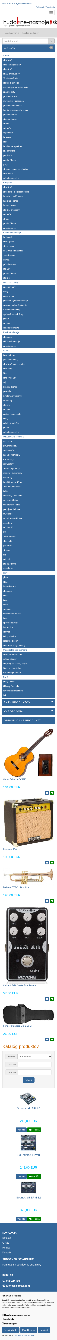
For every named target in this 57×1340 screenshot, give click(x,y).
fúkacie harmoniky (11, 309)
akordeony (8, 337)
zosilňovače (8, 450)
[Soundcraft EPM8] (28, 1143)
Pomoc (6, 1247)
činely (6, 373)
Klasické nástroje (11, 332)
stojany (6, 269)
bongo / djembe (10, 387)
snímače (7, 128)
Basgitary (7, 182)
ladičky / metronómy (12, 654)
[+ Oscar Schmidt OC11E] (52, 793)
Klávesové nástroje (12, 232)
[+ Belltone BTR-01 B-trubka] (52, 901)
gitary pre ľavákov (11, 74)
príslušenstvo (9, 228)
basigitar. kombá (10, 201)
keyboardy (8, 237)
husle (5, 595)
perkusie (7, 391)
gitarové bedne (10, 119)
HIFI (5, 555)
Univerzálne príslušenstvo (15, 650)
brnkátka (7, 137)
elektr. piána (8, 241)
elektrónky (8, 173)
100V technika (9, 536)
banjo (5, 618)
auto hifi (6, 559)
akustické (7, 69)
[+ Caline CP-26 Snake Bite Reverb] (52, 999)
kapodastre (8, 133)
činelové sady (9, 378)
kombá (6, 260)
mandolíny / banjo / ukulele (15, 87)
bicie (5, 600)
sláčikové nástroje (11, 341)
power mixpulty (10, 446)
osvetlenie (8, 568)
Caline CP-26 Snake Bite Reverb (19, 985)
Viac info (21, 1130)
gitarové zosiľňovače (12, 105)
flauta (5, 604)
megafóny (7, 523)
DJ (4, 532)
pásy (5, 164)
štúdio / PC (8, 527)
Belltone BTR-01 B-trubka (16, 887)
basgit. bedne (9, 205)
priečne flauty (9, 287)
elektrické (7, 60)
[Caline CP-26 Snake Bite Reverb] (26, 944)
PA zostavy (8, 459)
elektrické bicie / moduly (14, 364)
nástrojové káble (10, 500)
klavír (5, 582)
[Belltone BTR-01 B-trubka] (28, 876)
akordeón (7, 591)
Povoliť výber (28, 1330)
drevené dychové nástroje (15, 305)
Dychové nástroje (11, 282)
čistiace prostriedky (12, 668)
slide (5, 142)
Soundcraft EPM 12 (28, 1197)
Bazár (6, 677)
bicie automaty (10, 355)
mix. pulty (7, 441)
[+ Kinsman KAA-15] (52, 862)
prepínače (7, 155)
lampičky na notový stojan (15, 663)
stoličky (6, 278)
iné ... (5, 695)
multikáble (8, 514)
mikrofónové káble (11, 505)
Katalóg (6, 1238)
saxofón (6, 609)
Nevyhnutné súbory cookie (17, 1315)
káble (5, 491)
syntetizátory (9, 255)
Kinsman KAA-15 (11, 849)
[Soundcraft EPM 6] (28, 1098)
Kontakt (6, 1252)
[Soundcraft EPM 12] (28, 1187)
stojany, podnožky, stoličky (15, 169)
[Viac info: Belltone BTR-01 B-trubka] (47, 901)
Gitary (6, 55)
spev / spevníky (10, 623)
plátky (6, 319)
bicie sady (8, 368)
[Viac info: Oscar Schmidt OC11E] (47, 793)
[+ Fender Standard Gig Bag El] (52, 1039)
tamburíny (7, 400)
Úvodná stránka (12, 33)
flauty (5, 291)
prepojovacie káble (11, 509)
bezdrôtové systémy (12, 146)
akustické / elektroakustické (16, 192)
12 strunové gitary (11, 78)
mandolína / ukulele (12, 613)
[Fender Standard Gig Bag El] (28, 1014)
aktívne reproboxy (11, 468)
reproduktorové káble (12, 518)
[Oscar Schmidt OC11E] (28, 752)
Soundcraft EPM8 (28, 1155)
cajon (5, 382)
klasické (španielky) (12, 65)
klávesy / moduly (11, 686)
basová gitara (9, 586)
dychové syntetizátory (13, 314)
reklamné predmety (12, 672)
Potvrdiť (28, 1080)
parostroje (7, 545)
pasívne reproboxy (11, 455)
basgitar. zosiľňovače (13, 196)
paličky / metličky (11, 423)
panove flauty (9, 296)
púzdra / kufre (9, 160)
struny (6, 123)
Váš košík (28, 47)
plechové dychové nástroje (15, 300)
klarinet (6, 632)
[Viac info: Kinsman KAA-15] (47, 862)
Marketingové (10, 1324)
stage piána (8, 246)
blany (5, 418)
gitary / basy (9, 681)
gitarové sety (9, 92)
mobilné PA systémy (12, 473)
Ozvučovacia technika (13, 437)
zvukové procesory (12, 486)
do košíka (35, 1130)
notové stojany (10, 659)
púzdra (6, 427)
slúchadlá (7, 541)
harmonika (8, 627)
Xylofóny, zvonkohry (12, 396)
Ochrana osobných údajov (24, 1335)
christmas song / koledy (14, 645)
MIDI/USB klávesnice (13, 251)
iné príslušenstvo (11, 178)
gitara (5, 577)
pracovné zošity (10, 641)
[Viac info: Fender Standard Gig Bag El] (47, 1039)
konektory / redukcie (12, 495)
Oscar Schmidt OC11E (14, 779)
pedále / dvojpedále (12, 414)
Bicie (5, 350)
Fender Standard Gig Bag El (17, 1026)
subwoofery (8, 464)
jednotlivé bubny (10, 359)
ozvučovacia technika (13, 691)
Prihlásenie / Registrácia (45, 7)
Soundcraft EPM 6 (28, 1108)
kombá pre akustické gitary (15, 110)
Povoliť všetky (10, 1330)
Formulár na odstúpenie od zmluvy (21, 1264)
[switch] (3, 1315)
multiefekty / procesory (13, 101)
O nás (5, 1242)
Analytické (9, 1319)
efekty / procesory (11, 210)
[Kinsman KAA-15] (28, 822)
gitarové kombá (10, 114)
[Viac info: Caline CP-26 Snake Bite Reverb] (47, 999)
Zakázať (44, 1330)
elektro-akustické (11, 83)
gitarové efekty (10, 96)
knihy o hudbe (9, 636)
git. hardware (9, 151)
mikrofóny (7, 477)
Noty (5, 573)
